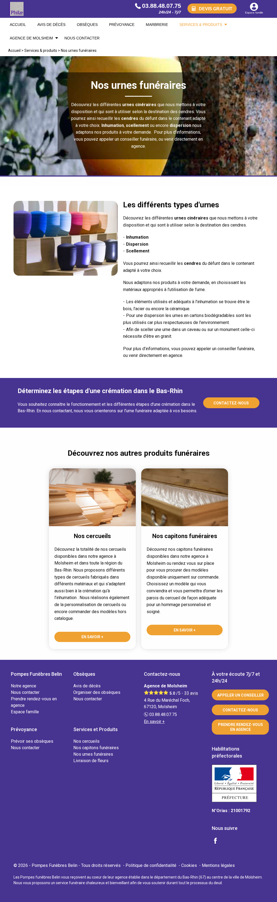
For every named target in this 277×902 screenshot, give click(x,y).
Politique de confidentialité (151, 865)
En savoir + (92, 637)
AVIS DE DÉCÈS (51, 24)
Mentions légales (218, 865)
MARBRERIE (157, 24)
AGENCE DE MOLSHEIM (31, 38)
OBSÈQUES (87, 24)
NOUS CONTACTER (82, 38)
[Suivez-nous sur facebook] (218, 841)
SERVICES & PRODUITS (200, 24)
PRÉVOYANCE (121, 24)
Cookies (189, 865)
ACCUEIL (18, 24)
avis (191, 693)
